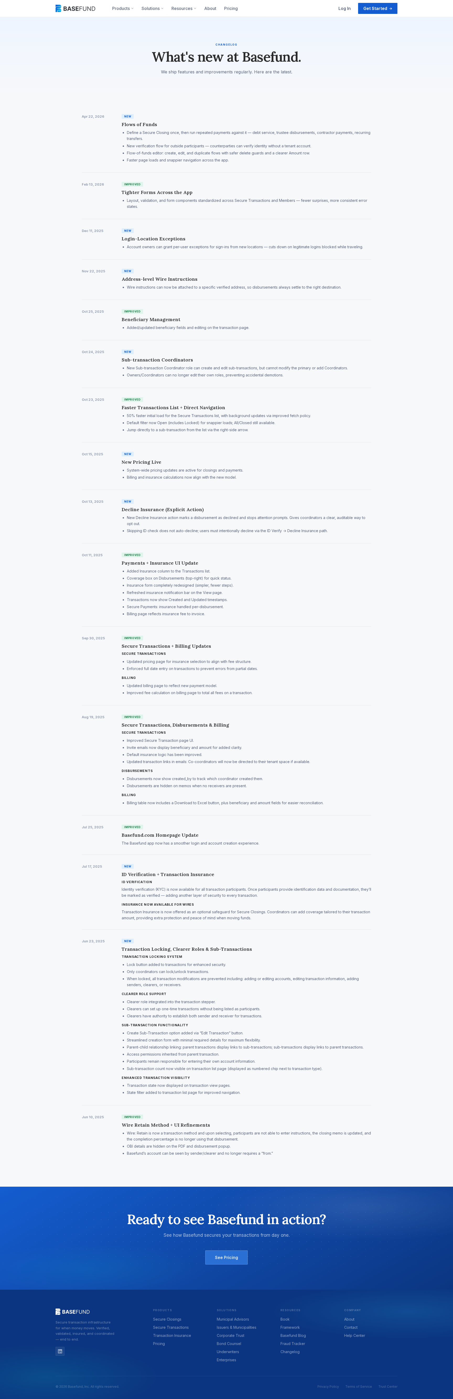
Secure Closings (167, 1319)
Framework (290, 1327)
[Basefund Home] (76, 8)
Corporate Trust (230, 1335)
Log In (344, 8)
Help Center (354, 1335)
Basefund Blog (293, 1335)
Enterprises (226, 1360)
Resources (181, 8)
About (210, 8)
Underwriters (228, 1351)
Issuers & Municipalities (236, 1327)
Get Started (377, 8)
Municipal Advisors (233, 1319)
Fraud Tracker (293, 1343)
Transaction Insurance (172, 1335)
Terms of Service (358, 1387)
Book (285, 1319)
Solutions (151, 8)
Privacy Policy (328, 1387)
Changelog (290, 1351)
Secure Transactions (171, 1327)
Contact (351, 1327)
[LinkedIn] (60, 1351)
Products (121, 8)
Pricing (231, 8)
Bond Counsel (229, 1343)
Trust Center (387, 1387)
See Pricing (226, 1257)
